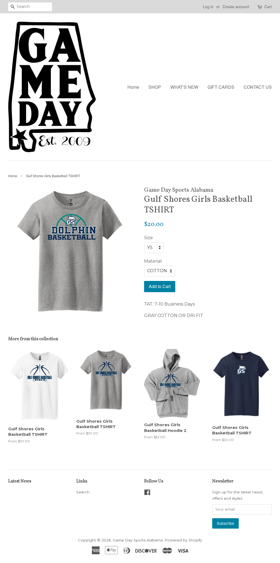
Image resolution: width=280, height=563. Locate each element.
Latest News (19, 481)
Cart (268, 6)
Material (153, 261)
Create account (236, 6)
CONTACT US (258, 87)
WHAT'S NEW (184, 87)
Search (82, 492)
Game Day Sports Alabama (138, 540)
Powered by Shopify (183, 540)
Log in (208, 6)
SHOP (154, 87)
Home (133, 87)
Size (148, 237)
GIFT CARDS (221, 87)
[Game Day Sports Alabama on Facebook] (147, 493)
